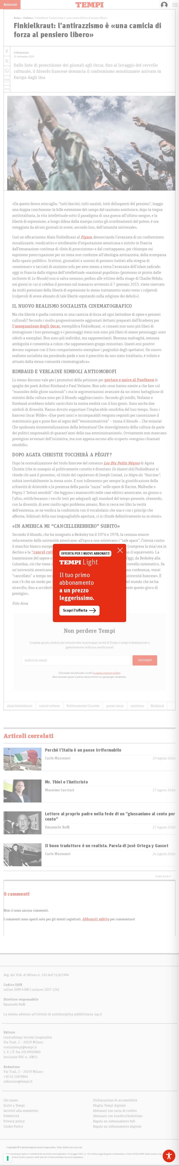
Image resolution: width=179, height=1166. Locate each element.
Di (21, 53)
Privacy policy (14, 1121)
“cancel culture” (46, 552)
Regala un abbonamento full (114, 1121)
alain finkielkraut (19, 706)
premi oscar (115, 706)
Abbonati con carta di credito (115, 1111)
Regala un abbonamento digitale (117, 1126)
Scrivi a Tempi (14, 1105)
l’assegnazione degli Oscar (36, 326)
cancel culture (49, 706)
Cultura (28, 18)
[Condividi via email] (7, 81)
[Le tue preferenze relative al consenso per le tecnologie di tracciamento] (7, 1158)
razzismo (137, 706)
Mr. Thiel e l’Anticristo (66, 782)
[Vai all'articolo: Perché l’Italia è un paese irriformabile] (22, 759)
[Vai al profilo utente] (164, 4)
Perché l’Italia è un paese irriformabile (83, 750)
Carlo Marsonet (58, 758)
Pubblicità (11, 1116)
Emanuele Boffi (57, 827)
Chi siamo (10, 1100)
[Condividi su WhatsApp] (7, 71)
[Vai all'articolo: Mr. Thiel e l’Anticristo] (22, 791)
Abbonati (10, 4)
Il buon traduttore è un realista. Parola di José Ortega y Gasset (106, 846)
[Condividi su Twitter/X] (7, 61)
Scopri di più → (163, 876)
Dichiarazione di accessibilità (115, 1100)
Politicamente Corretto (83, 706)
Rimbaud (157, 706)
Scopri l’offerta (75, 610)
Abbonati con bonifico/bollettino (117, 1116)
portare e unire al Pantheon (129, 380)
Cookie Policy (13, 1126)
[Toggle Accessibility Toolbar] (169, 1156)
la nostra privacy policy (106, 673)
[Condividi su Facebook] (7, 51)
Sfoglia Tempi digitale (109, 1105)
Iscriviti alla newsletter (20, 1111)
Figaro (86, 237)
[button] (7, 89)
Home (17, 18)
